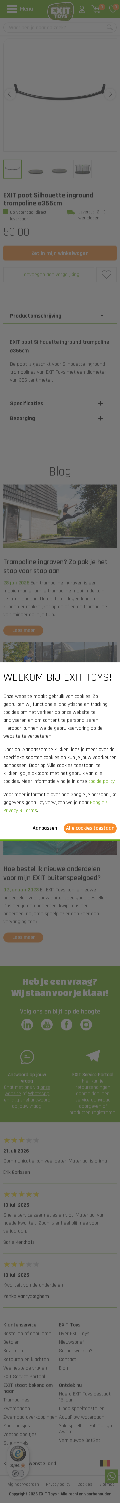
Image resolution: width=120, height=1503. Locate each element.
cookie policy (101, 781)
